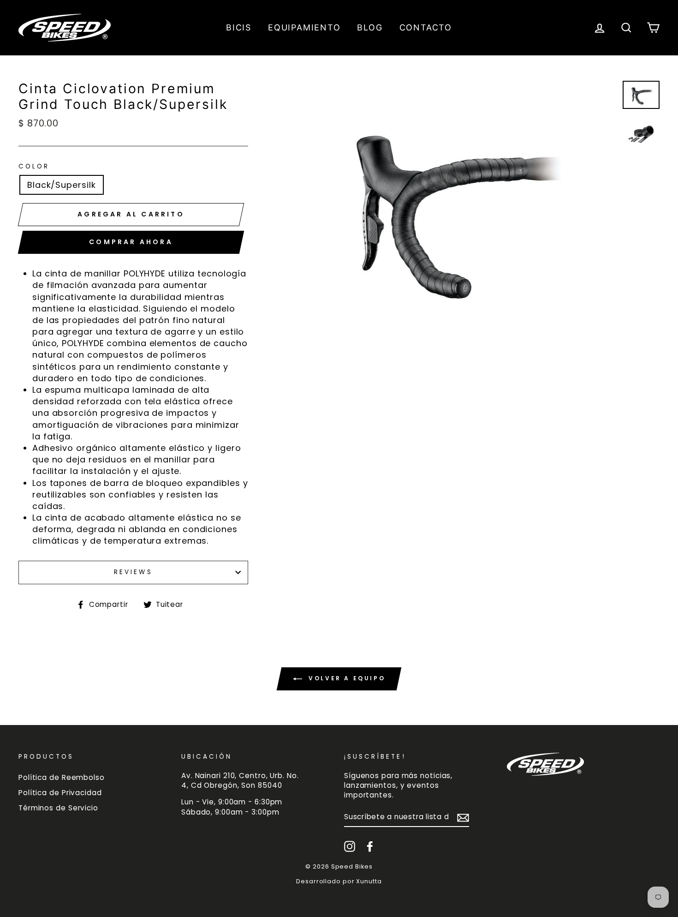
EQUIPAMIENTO (304, 27)
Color (33, 166)
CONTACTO (425, 27)
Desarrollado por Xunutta (339, 881)
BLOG (369, 27)
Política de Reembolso (61, 777)
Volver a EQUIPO (346, 678)
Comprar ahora (131, 241)
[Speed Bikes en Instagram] (349, 846)
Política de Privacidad (60, 792)
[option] (447, 207)
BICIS (238, 27)
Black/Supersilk (61, 185)
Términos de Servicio (58, 808)
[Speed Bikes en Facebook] (369, 846)
